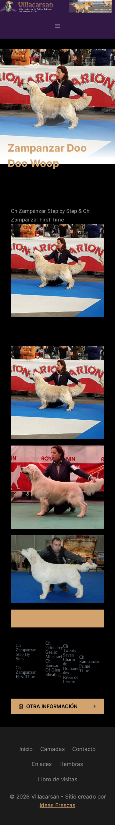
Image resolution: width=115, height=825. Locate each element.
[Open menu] (58, 26)
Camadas (52, 749)
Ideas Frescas (57, 805)
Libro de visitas (57, 779)
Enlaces (42, 764)
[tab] (57, 706)
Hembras (71, 764)
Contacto (84, 749)
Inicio (26, 749)
